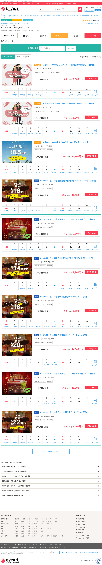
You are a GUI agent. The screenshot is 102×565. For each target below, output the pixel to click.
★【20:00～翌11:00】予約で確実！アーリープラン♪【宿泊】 (64, 335)
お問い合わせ (22, 545)
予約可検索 (53, 3)
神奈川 (23, 521)
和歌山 (49, 528)
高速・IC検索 (35, 3)
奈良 (42, 528)
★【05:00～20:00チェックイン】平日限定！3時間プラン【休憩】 (69, 65)
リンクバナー (44, 545)
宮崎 (48, 536)
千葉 (36, 521)
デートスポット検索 (24, 3)
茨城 (43, 521)
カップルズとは (5, 545)
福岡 (16, 536)
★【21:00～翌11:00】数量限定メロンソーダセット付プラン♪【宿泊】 (68, 374)
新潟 (16, 523)
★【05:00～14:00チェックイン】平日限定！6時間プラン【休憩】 (69, 103)
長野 (48, 523)
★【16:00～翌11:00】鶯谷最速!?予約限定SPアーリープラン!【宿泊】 (68, 181)
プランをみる (91, 78)
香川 (22, 533)
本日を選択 (71, 48)
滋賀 (35, 528)
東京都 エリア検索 (37, 15)
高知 (35, 533)
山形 (49, 519)
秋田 (43, 519)
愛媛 (29, 533)
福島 (56, 519)
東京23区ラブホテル (61, 15)
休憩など (26, 57)
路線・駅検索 (13, 3)
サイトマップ (33, 545)
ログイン (98, 10)
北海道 (17, 519)
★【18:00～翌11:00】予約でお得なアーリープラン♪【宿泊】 (64, 297)
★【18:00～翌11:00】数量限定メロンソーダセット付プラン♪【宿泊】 (68, 219)
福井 (35, 523)
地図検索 (61, 3)
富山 (22, 523)
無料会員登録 (89, 10)
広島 (22, 531)
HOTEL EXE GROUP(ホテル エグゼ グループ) (14, 23)
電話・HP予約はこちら (51, 451)
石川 (29, 523)
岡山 (16, 531)
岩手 (30, 519)
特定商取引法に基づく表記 (57, 547)
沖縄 (62, 536)
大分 (22, 536)
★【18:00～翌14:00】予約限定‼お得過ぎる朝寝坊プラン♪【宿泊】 (67, 258)
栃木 (49, 521)
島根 (35, 531)
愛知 (16, 526)
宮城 (36, 519)
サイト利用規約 (13, 547)
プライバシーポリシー (57, 545)
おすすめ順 (84, 57)
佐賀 (42, 536)
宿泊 (18, 57)
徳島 (16, 533)
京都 (29, 528)
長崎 (29, 536)
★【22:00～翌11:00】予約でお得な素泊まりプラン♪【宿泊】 (64, 412)
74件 (98, 20)
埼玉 (30, 521)
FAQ (14, 545)
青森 (24, 519)
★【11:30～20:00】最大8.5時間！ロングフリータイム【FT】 (67, 142)
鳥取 (29, 531)
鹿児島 (55, 536)
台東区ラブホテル (73, 15)
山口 (42, 531)
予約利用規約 (33, 547)
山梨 (42, 523)
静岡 (22, 526)
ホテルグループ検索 (70, 3)
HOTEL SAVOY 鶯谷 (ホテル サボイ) (89, 15)
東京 (16, 521)
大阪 (16, 528)
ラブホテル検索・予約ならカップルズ (13, 15)
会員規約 (23, 547)
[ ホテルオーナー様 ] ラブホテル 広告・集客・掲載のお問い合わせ (80, 552)
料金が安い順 (96, 57)
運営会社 (3, 547)
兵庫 (22, 528)
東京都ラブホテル (49, 15)
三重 (35, 526)
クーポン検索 (44, 3)
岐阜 (29, 526)
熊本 (35, 536)
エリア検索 (5, 3)
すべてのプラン (7, 57)
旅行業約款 (43, 547)
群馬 (56, 521)
